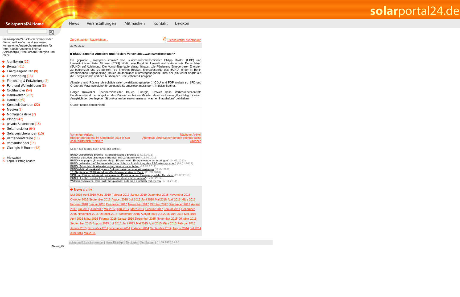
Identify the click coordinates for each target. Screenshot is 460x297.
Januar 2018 (97, 204)
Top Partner (147, 242)
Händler (13, 100)
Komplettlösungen (20, 105)
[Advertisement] (135, 119)
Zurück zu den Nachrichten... (89, 39)
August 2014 (180, 228)
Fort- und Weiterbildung (24, 85)
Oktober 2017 (159, 204)
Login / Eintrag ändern (21, 160)
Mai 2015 (142, 223)
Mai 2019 (76, 194)
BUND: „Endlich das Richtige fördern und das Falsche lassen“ (108, 178)
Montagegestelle (19, 114)
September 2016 (129, 213)
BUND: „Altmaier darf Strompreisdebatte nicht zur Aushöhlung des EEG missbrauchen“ (123, 163)
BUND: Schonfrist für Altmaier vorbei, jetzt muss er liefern (104, 166)
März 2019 (104, 194)
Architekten (15, 62)
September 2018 (99, 199)
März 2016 (91, 218)
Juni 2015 (128, 223)
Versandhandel (18, 143)
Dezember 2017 (116, 204)
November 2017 (138, 204)
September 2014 (160, 228)
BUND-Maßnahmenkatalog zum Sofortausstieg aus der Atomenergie (112, 169)
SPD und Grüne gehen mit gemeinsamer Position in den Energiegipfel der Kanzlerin (122, 175)
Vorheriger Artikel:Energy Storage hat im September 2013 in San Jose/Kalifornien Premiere (100, 138)
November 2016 (88, 213)
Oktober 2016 (108, 213)
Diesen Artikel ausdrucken (184, 39)
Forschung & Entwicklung (25, 81)
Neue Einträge (115, 242)
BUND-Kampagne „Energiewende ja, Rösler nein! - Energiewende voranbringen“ (120, 160)
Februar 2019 (120, 194)
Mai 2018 (161, 199)
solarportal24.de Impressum (86, 242)
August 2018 (120, 199)
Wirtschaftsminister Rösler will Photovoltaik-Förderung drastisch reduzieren (115, 180)
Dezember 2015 (145, 218)
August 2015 (101, 223)
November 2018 (180, 194)
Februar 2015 (186, 223)
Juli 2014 (195, 228)
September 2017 (179, 204)
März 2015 (169, 223)
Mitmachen (14, 157)
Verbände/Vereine (20, 138)
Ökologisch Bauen (20, 148)
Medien (12, 109)
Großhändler (16, 90)
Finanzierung (16, 76)
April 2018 (174, 199)
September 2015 (81, 223)
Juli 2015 (115, 223)
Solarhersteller (17, 129)
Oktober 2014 (140, 228)
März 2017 (137, 209)
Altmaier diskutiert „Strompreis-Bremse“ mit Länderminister (105, 157)
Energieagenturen (20, 71)
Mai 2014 (90, 233)
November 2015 (167, 218)
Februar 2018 (79, 204)
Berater (12, 66)
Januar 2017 (172, 209)
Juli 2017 (83, 209)
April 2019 (89, 194)
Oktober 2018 (79, 199)
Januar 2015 (78, 228)
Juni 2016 (177, 213)
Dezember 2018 (158, 194)
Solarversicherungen (22, 133)
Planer (12, 119)
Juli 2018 (134, 199)
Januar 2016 (126, 218)
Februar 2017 (154, 209)
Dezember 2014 (98, 228)
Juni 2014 (76, 233)
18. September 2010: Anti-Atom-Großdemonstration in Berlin (107, 172)
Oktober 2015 (187, 218)
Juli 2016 (164, 213)
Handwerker (16, 95)
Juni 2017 (96, 209)
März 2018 (188, 199)
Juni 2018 (147, 199)
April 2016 (76, 218)
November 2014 (119, 228)
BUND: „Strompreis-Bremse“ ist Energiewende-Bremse (103, 154)
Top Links (132, 242)
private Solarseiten (20, 124)
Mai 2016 (190, 213)
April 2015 (155, 223)
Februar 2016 (108, 218)
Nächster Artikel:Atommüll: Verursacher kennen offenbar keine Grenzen (171, 138)
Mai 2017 (110, 209)
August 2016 (149, 213)
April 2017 (123, 209)
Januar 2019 (138, 194)
